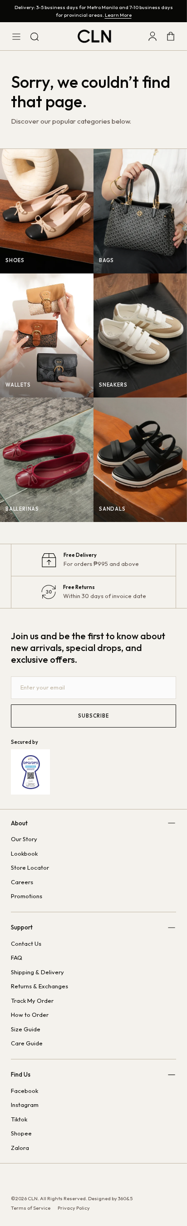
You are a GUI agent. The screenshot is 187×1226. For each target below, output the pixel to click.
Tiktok (19, 1119)
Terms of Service (30, 1208)
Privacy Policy (74, 1208)
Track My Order (32, 1000)
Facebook (24, 1090)
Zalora (20, 1147)
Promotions (26, 896)
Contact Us (26, 943)
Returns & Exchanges (39, 986)
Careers (22, 882)
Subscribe (93, 716)
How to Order (30, 1014)
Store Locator (30, 867)
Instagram (25, 1104)
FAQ (16, 957)
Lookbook (24, 853)
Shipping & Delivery (37, 972)
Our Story (24, 839)
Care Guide (27, 1043)
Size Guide (25, 1029)
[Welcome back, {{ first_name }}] (152, 36)
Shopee (21, 1133)
